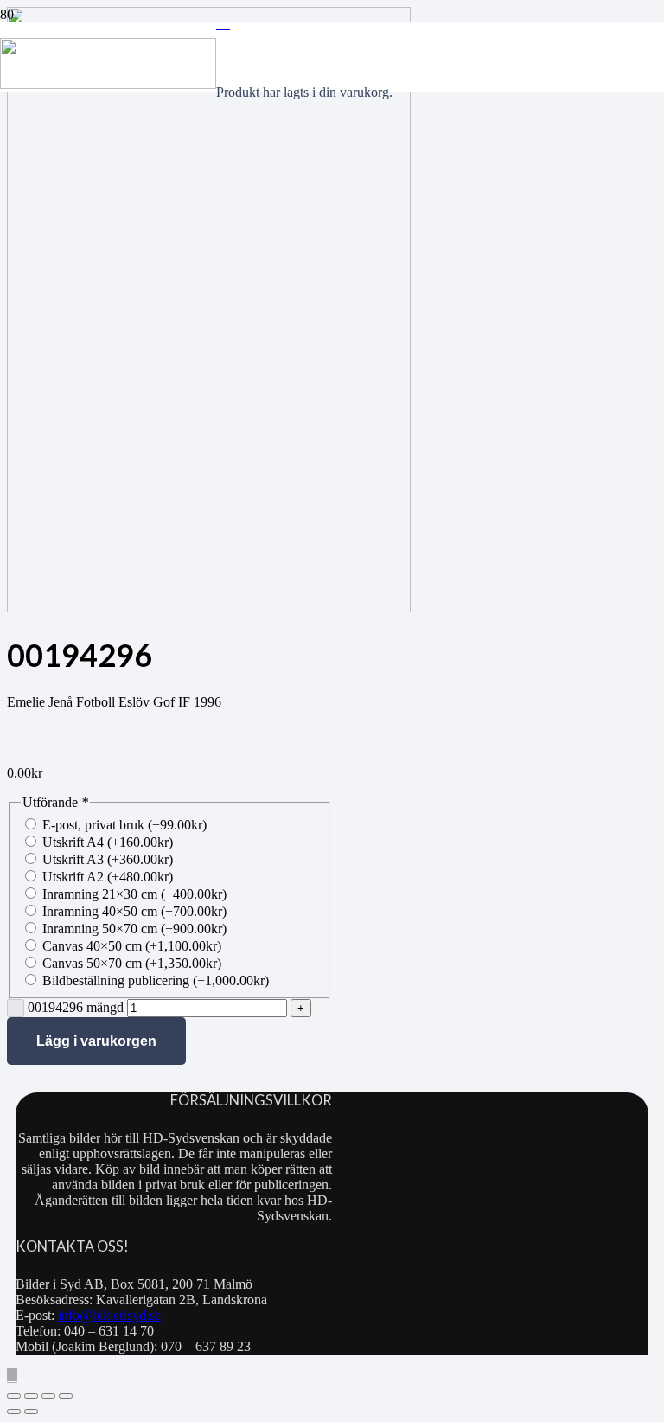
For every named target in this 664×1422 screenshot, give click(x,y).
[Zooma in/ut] (14, 1396)
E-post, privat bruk (124, 824)
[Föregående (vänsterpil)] (14, 1411)
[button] (12, 1375)
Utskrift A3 (107, 859)
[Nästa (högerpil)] (31, 1411)
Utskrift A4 (107, 842)
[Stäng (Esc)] (66, 1396)
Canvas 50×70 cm (131, 963)
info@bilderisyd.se (109, 1315)
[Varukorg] (223, 21)
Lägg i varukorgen (96, 1041)
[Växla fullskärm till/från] (31, 1396)
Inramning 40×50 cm (134, 911)
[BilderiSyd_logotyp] (108, 84)
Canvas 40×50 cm (131, 945)
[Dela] (48, 1396)
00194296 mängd (76, 1007)
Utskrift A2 (107, 876)
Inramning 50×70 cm (134, 928)
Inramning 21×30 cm (134, 894)
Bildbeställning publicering (155, 980)
